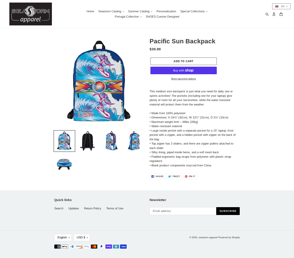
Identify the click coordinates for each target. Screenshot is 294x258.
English (62, 237)
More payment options (183, 78)
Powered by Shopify (229, 237)
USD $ (81, 237)
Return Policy (92, 208)
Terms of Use (114, 208)
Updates (73, 208)
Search (58, 208)
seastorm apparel (208, 237)
